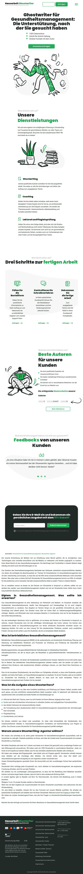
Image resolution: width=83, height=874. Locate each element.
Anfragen (61, 4)
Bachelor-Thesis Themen (44, 845)
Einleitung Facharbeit (43, 856)
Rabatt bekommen (58, 525)
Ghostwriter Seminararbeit (45, 826)
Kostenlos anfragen (41, 46)
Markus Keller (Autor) (43, 849)
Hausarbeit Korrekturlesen (45, 860)
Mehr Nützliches (58, 409)
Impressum (39, 864)
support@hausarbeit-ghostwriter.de (64, 823)
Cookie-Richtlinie (11, 856)
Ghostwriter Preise (42, 841)
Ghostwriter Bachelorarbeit (45, 822)
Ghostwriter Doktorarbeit (44, 833)
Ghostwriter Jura (41, 837)
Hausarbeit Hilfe (41, 853)
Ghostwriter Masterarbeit (44, 830)
